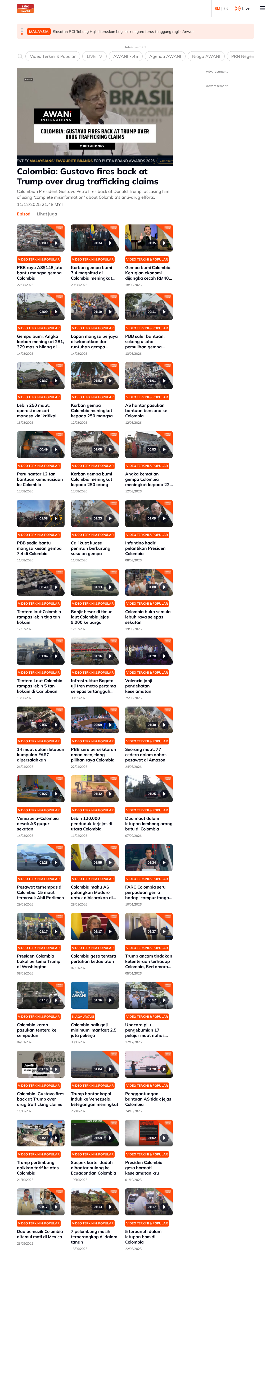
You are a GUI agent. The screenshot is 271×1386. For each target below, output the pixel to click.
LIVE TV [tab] (94, 56)
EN (225, 8)
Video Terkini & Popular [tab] (53, 56)
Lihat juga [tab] (47, 213)
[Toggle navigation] (262, 8)
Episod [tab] (23, 213)
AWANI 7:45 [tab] (125, 56)
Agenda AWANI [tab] (165, 56)
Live (246, 8)
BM (217, 8)
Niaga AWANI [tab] (206, 56)
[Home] (25, 8)
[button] (22, 28)
